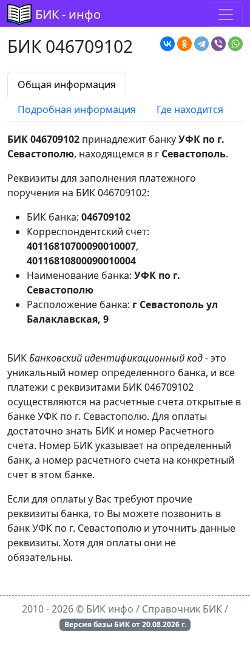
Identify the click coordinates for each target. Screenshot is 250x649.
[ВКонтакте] (167, 43)
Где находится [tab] (190, 109)
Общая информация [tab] (67, 84)
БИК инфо (109, 609)
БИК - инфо (68, 14)
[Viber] (218, 43)
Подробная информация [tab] (77, 109)
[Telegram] (201, 43)
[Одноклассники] (184, 43)
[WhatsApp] (235, 43)
